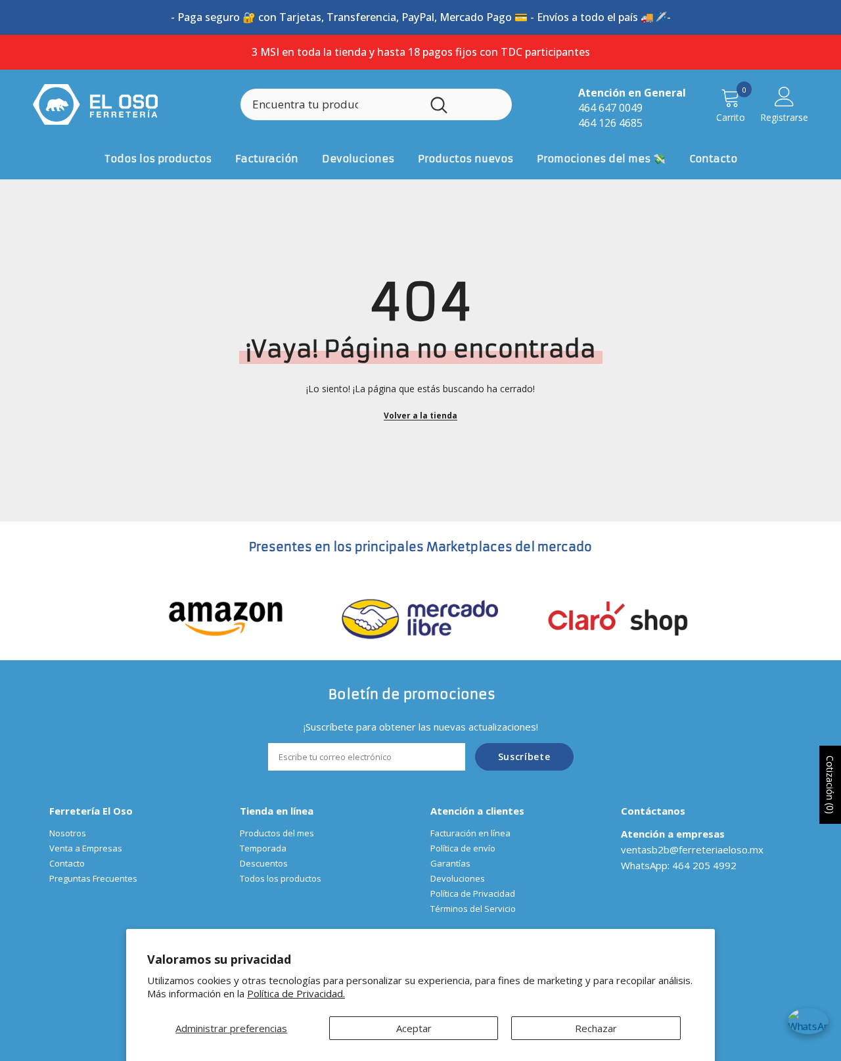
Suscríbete (524, 756)
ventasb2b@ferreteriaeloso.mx (692, 849)
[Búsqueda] (376, 104)
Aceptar (414, 1028)
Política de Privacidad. (296, 993)
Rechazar (596, 1028)
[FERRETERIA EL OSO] (226, 617)
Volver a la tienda (420, 415)
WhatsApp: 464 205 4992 (679, 865)
